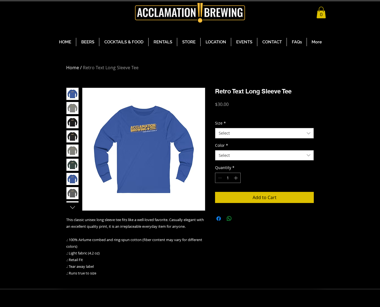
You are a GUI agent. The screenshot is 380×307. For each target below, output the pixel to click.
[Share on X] (239, 218)
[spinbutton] (228, 178)
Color (221, 145)
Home (72, 68)
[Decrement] (219, 178)
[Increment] (236, 178)
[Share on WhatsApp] (229, 218)
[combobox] (264, 133)
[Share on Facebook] (218, 218)
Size (220, 123)
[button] (321, 12)
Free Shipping (228, 112)
